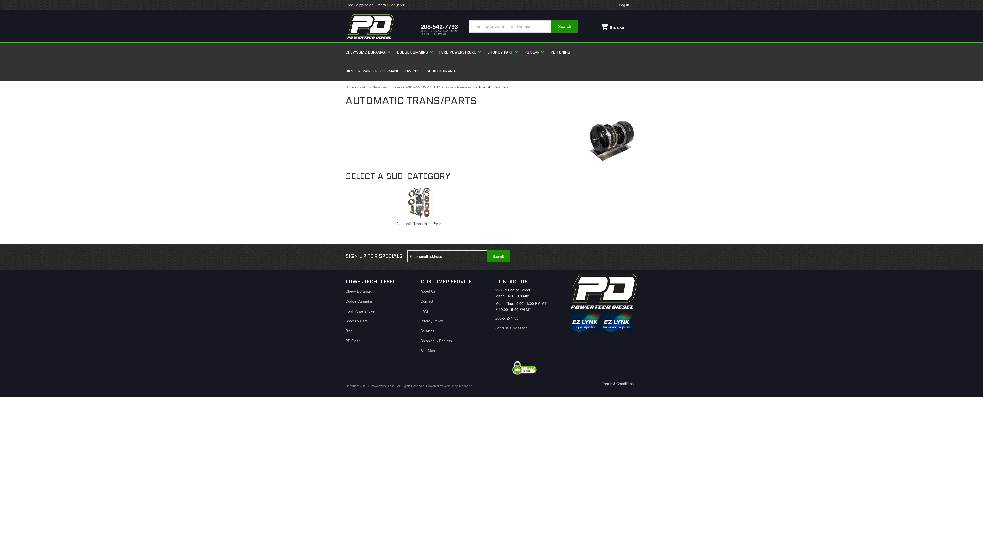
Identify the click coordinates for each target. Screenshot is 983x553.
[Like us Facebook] (596, 256)
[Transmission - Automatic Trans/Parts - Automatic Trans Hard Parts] (418, 204)
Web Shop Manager (457, 386)
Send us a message (511, 328)
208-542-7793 (506, 318)
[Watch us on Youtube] (612, 256)
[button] (523, 26)
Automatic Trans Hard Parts (418, 223)
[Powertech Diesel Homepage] (379, 26)
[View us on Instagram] (629, 256)
